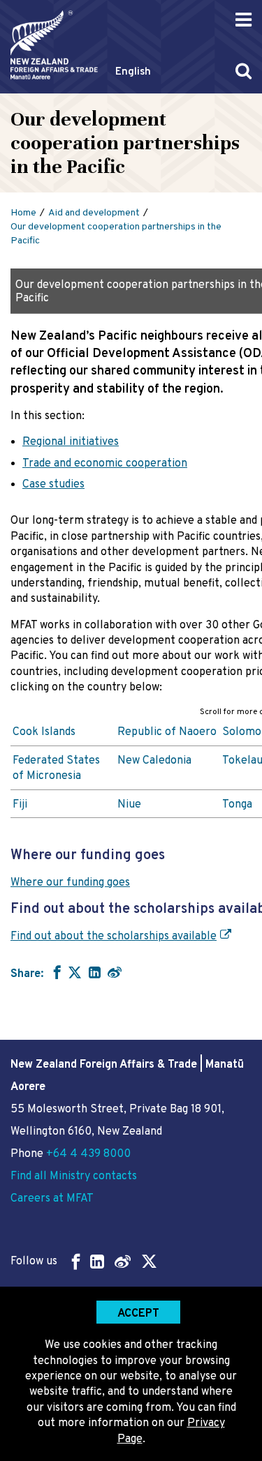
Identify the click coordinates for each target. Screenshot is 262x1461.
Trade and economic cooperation (104, 464)
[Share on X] (75, 972)
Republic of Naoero (167, 732)
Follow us (33, 1262)
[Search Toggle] (243, 71)
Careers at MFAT (52, 1199)
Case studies (53, 485)
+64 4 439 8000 (88, 1154)
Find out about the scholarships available (113, 937)
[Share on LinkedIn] (95, 972)
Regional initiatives (70, 442)
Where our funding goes (70, 883)
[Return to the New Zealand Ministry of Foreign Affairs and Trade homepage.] (54, 45)
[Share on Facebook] (55, 972)
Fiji (20, 805)
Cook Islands (44, 732)
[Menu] (243, 19)
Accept (138, 1314)
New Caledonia (154, 761)
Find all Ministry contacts (73, 1176)
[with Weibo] (115, 972)
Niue (129, 805)
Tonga (237, 805)
